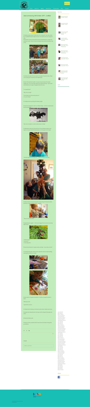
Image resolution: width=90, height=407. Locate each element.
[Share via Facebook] (24, 330)
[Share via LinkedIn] (29, 330)
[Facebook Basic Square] (59, 377)
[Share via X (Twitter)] (26, 330)
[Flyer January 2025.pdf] (67, 3)
